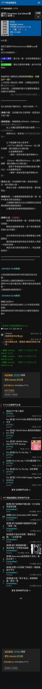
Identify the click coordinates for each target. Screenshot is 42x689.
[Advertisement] (21, 621)
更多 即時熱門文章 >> (21, 590)
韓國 (14, 375)
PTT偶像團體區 (6, 9)
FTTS (16, 9)
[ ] (9, 413)
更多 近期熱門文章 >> (21, 490)
